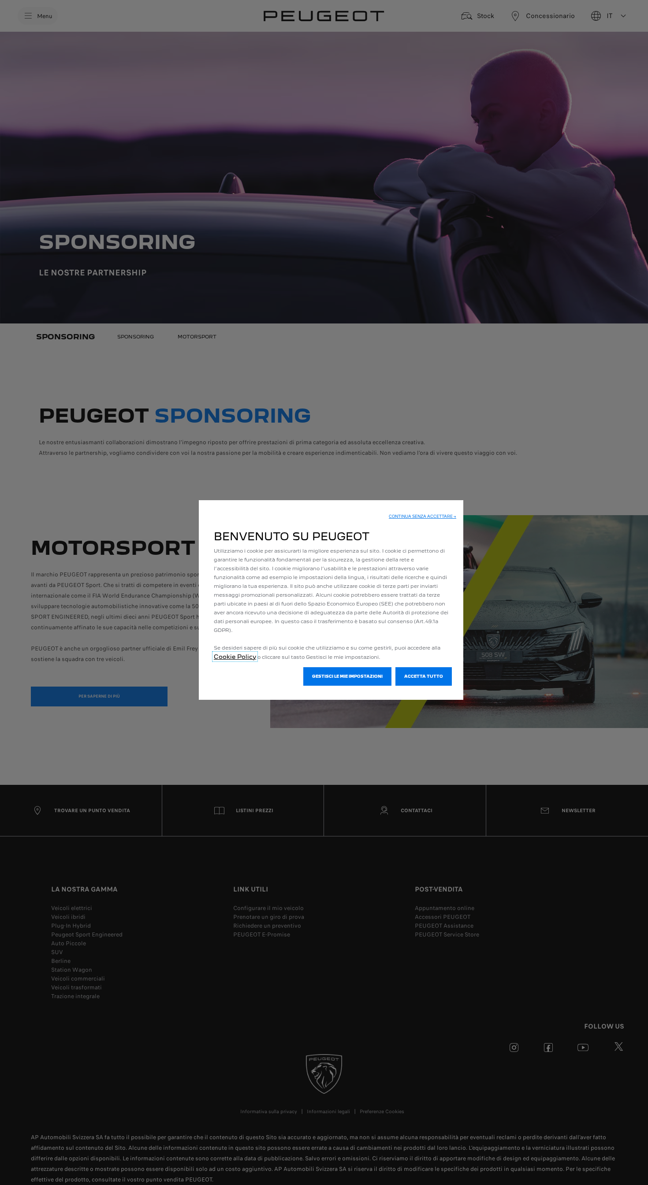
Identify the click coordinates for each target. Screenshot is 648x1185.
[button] (422, 516)
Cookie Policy (235, 656)
